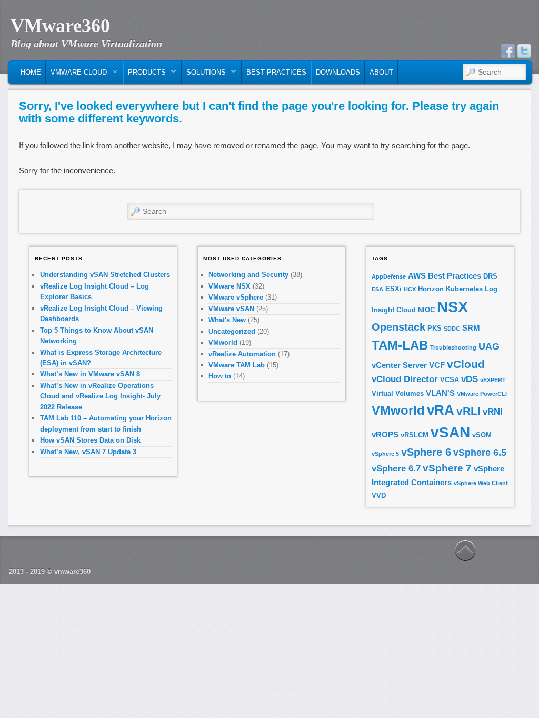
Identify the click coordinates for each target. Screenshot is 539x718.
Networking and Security (248, 275)
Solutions (204, 74)
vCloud (466, 364)
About (381, 72)
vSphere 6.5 (479, 452)
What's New (227, 320)
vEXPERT (493, 380)
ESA (377, 289)
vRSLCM (414, 435)
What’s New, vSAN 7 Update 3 (88, 452)
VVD (379, 495)
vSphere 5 (385, 453)
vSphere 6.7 (396, 469)
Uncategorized (231, 331)
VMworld (222, 342)
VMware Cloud (76, 74)
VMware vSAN (231, 309)
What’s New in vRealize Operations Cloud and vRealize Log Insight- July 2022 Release (100, 396)
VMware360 (60, 25)
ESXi (393, 289)
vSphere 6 (426, 452)
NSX (452, 306)
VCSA (449, 380)
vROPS (385, 434)
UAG (489, 346)
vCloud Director (405, 379)
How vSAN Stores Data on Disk (90, 440)
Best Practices (276, 72)
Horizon (431, 289)
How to (219, 376)
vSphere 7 (447, 468)
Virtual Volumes (398, 393)
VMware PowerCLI (482, 394)
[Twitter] (524, 51)
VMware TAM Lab (236, 365)
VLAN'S (440, 392)
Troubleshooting (453, 347)
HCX (410, 289)
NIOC (426, 310)
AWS (417, 275)
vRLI (468, 411)
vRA (440, 410)
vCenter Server (399, 365)
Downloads (338, 72)
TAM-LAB (400, 345)
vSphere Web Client (481, 483)
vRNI (493, 412)
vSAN (450, 432)
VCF (437, 365)
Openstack (398, 327)
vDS (469, 379)
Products (145, 74)
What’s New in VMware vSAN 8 (90, 374)
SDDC (452, 328)
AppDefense (389, 276)
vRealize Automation (242, 354)
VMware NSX (229, 286)
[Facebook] (508, 51)
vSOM (482, 435)
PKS (434, 328)
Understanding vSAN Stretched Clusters (105, 275)
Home (31, 72)
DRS (490, 276)
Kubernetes (464, 289)
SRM (471, 327)
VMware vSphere (235, 297)
